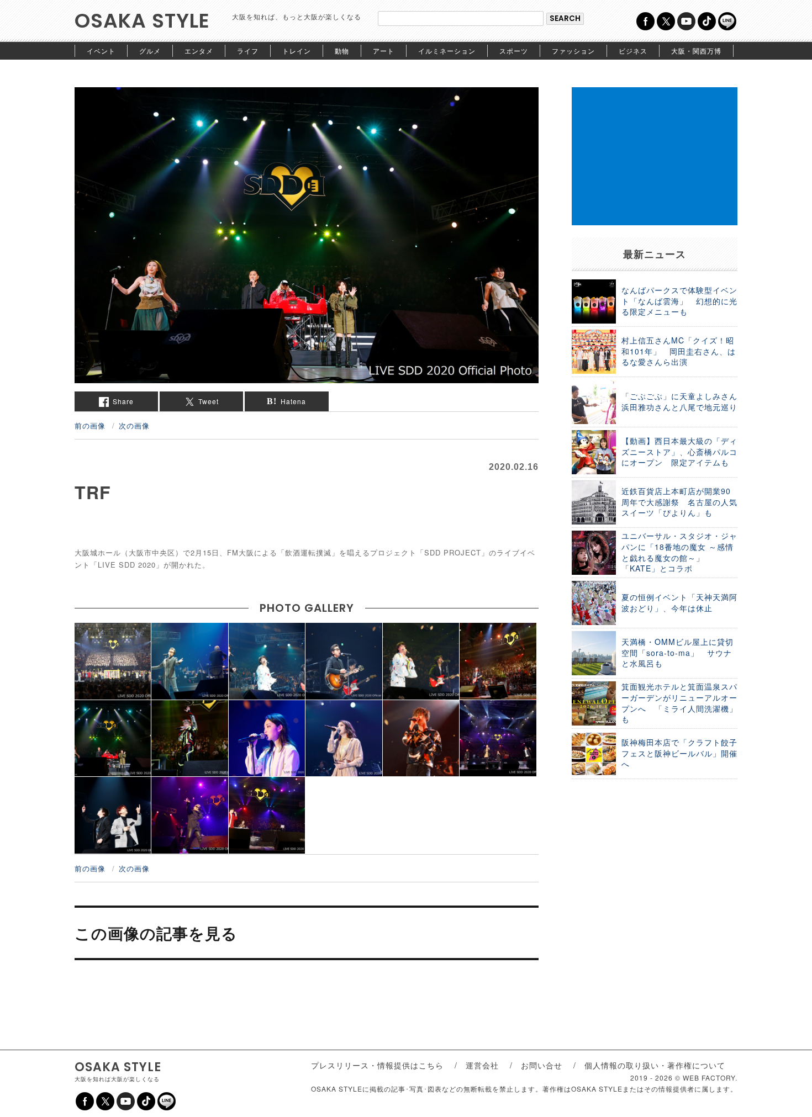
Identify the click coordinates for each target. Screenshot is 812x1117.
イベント (101, 50)
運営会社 (482, 1065)
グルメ (150, 50)
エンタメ (198, 50)
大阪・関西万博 (696, 50)
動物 (342, 50)
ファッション (573, 50)
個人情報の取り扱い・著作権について (654, 1065)
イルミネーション (447, 50)
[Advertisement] (654, 156)
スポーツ (513, 50)
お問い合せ (541, 1065)
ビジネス (633, 50)
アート (383, 50)
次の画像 (134, 425)
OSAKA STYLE (142, 21)
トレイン (296, 50)
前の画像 (90, 425)
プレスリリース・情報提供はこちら (377, 1065)
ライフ (248, 50)
